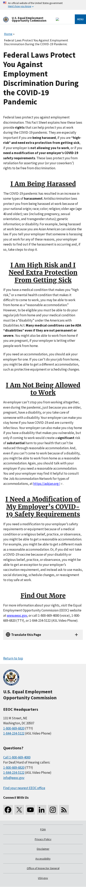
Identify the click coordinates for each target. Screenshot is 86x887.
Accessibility (43, 858)
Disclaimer (43, 849)
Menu (80, 19)
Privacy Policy (43, 839)
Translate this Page (26, 634)
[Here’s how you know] (43, 5)
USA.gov (43, 878)
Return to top (13, 658)
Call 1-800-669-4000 (16, 757)
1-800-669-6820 (13, 728)
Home (8, 34)
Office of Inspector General (43, 868)
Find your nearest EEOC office (24, 788)
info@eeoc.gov (13, 778)
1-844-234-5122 (13, 733)
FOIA (43, 829)
